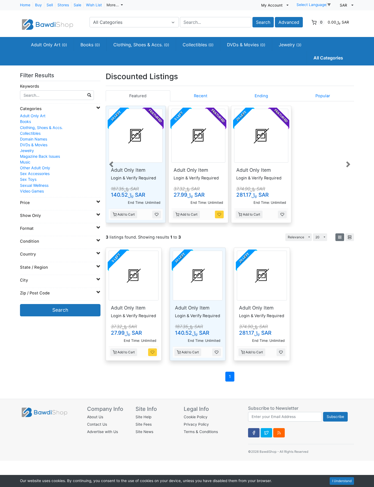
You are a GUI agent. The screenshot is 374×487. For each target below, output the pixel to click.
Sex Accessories (35, 173)
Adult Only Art (49, 44)
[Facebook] (254, 432)
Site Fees (144, 424)
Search (263, 22)
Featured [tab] (137, 95)
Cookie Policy (196, 417)
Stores (63, 5)
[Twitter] (266, 432)
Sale (77, 5)
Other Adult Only (35, 167)
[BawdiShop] (47, 21)
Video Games (32, 191)
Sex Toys (28, 179)
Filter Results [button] (38, 75)
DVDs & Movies (246, 44)
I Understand (342, 481)
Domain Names (33, 139)
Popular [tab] (322, 95)
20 (317, 237)
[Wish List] (156, 214)
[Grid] (339, 237)
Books (90, 44)
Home (25, 5)
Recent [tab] (200, 95)
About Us (95, 417)
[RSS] (279, 432)
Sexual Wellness (34, 185)
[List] (349, 237)
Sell (50, 5)
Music (25, 162)
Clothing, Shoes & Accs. (141, 44)
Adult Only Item (128, 170)
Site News (144, 431)
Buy (38, 5)
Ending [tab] (261, 95)
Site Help (143, 417)
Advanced (288, 22)
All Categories (328, 58)
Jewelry (290, 44)
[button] (112, 163)
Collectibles (198, 44)
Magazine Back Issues (40, 156)
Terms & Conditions (201, 431)
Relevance (296, 237)
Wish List (94, 5)
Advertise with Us (102, 431)
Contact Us (97, 424)
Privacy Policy (196, 424)
